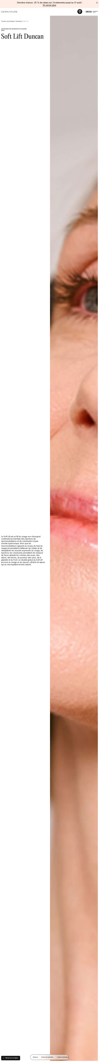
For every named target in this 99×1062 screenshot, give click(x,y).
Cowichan (18, 21)
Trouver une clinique (7, 21)
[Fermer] (97, 3)
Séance (35, 1057)
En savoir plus (49, 5)
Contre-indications (63, 1057)
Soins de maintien (47, 1057)
